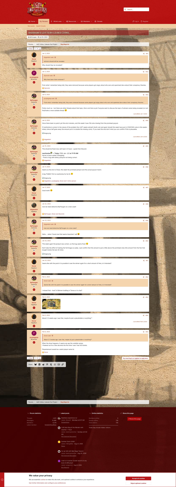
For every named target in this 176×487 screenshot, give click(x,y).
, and (54, 214)
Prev (30, 48)
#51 (147, 260)
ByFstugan (33, 37)
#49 (147, 220)
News (63, 446)
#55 (147, 332)
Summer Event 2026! (68, 441)
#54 (147, 315)
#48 (147, 204)
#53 (147, 297)
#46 (147, 167)
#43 (147, 95)
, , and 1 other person (60, 181)
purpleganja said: (49, 98)
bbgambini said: (49, 57)
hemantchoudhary (50, 425)
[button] (36, 21)
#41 (147, 53)
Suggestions (65, 422)
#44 (147, 120)
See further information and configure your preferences (47, 483)
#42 (147, 72)
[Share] (143, 54)
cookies (42, 479)
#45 (147, 146)
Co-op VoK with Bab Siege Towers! (72, 451)
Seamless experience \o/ (69, 418)
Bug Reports (65, 467)
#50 (147, 241)
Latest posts (65, 413)
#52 (147, 277)
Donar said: (47, 281)
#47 (147, 187)
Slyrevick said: (48, 75)
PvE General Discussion (68, 436)
